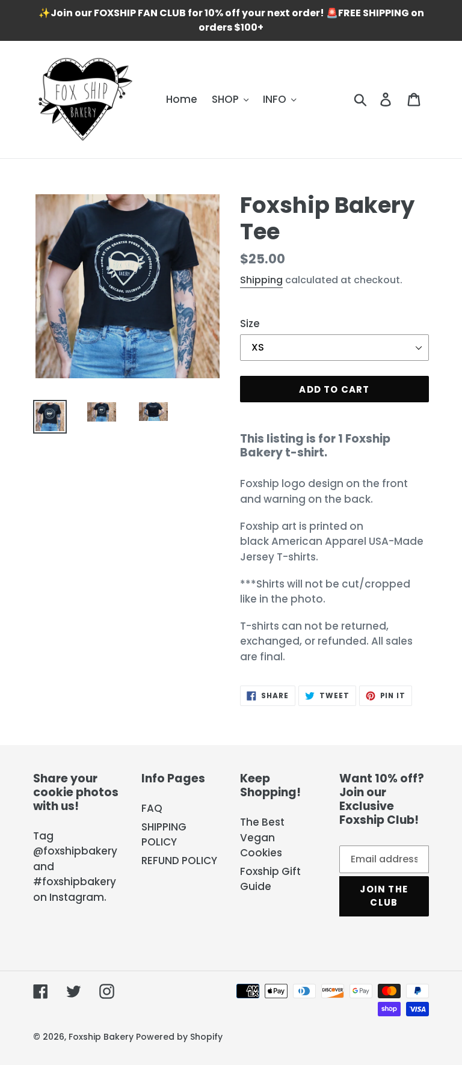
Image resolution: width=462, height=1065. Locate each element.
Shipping (261, 280)
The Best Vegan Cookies (262, 837)
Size (250, 323)
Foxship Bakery (101, 1037)
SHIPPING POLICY (163, 835)
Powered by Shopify (179, 1037)
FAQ (151, 808)
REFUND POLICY (179, 860)
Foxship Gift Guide (270, 879)
